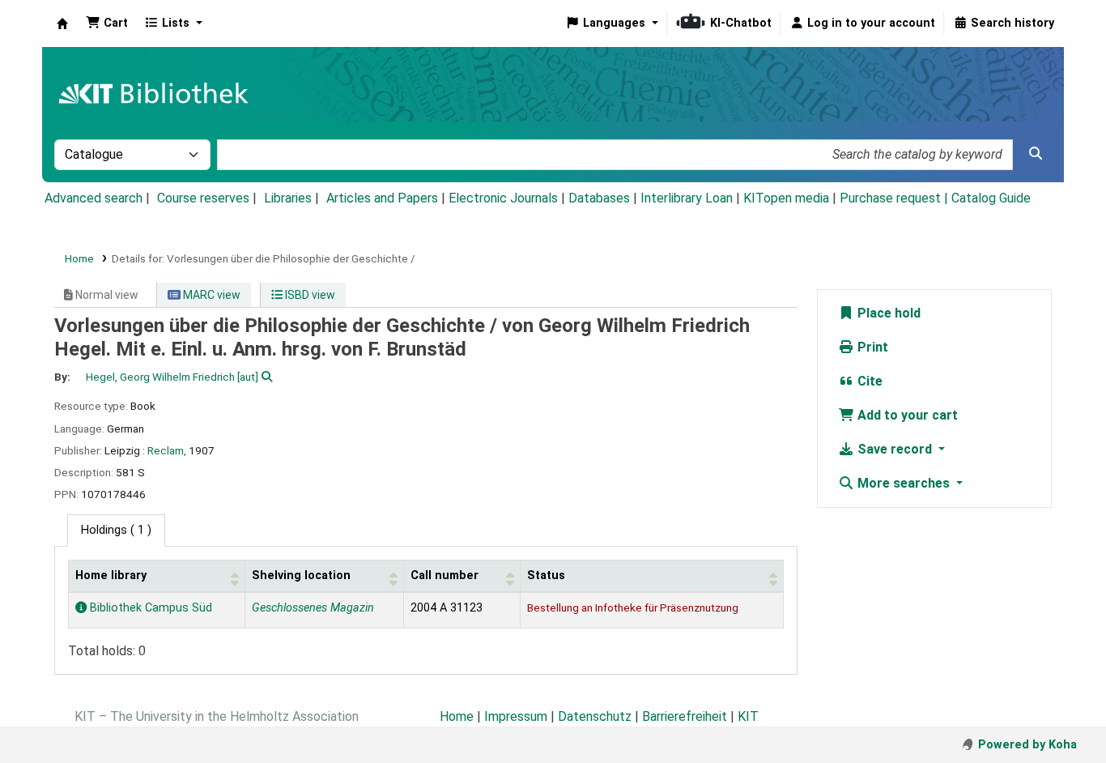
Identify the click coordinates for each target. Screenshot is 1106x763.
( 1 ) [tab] (116, 530)
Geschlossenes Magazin (313, 608)
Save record (894, 449)
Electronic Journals (503, 198)
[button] (106, 23)
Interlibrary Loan (686, 198)
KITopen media (786, 198)
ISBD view (309, 294)
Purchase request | (895, 198)
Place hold (887, 313)
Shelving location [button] (301, 575)
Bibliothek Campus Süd (149, 608)
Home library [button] (111, 575)
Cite (868, 381)
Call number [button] (444, 575)
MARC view (210, 294)
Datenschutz (595, 716)
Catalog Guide (991, 198)
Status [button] (546, 575)
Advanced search (94, 198)
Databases (599, 198)
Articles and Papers (382, 198)
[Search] (1035, 153)
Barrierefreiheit (684, 716)
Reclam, (166, 450)
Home (79, 258)
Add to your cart (906, 415)
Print (871, 347)
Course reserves (203, 198)
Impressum (515, 716)
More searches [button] (903, 483)
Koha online (62, 23)
